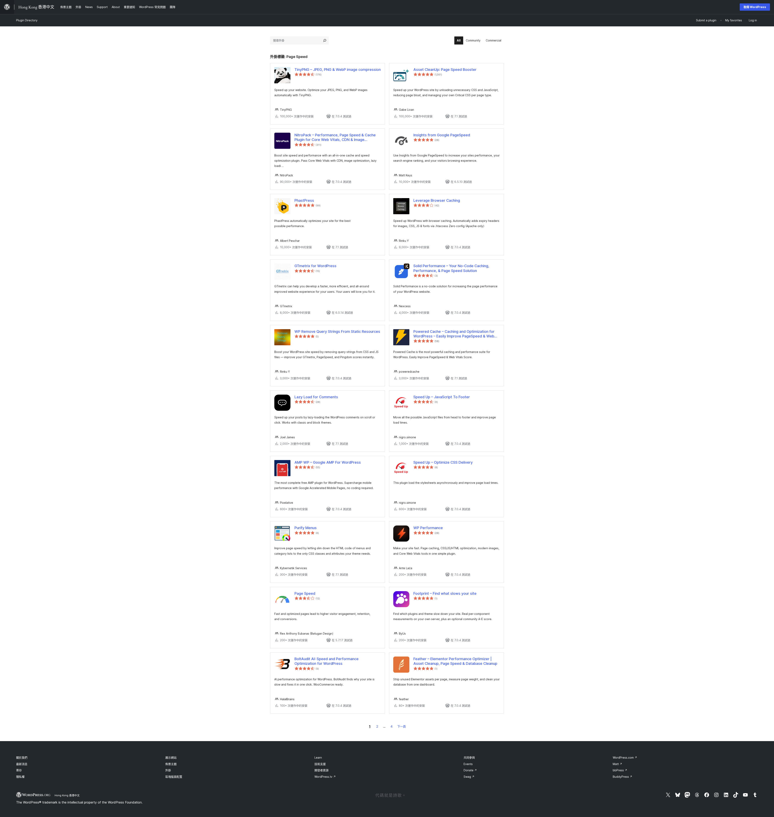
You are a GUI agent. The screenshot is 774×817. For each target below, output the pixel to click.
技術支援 (320, 764)
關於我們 (21, 757)
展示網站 (171, 757)
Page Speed (304, 593)
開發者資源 (321, 770)
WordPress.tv (325, 776)
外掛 (168, 770)
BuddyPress (622, 776)
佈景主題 (171, 764)
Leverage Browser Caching (436, 200)
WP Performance (428, 528)
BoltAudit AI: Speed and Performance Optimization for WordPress (326, 661)
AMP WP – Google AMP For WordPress (327, 462)
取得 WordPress (755, 7)
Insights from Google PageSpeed (441, 135)
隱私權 (20, 776)
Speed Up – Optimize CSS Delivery (443, 462)
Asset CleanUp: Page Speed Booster (444, 69)
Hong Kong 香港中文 (67, 795)
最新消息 (21, 764)
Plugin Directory (26, 20)
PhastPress (304, 200)
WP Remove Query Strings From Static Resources (337, 331)
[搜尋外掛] (325, 40)
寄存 (19, 770)
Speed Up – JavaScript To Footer (441, 397)
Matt (617, 764)
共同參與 (469, 757)
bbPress (620, 770)
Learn (318, 757)
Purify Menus (305, 528)
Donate (470, 770)
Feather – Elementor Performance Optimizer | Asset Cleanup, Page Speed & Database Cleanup (455, 661)
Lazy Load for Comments (316, 397)
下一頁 (401, 726)
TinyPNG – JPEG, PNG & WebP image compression (337, 69)
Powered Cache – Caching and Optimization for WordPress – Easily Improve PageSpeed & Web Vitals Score (453, 334)
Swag (469, 776)
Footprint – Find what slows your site (444, 593)
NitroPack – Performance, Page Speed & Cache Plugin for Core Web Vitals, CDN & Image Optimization (335, 137)
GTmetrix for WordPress (315, 266)
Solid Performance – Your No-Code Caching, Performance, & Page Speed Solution (451, 268)
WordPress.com (625, 757)
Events (468, 764)
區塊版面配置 (173, 776)
